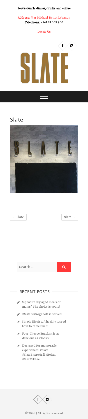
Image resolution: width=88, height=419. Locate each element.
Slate (18, 217)
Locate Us (44, 31)
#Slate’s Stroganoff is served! (42, 314)
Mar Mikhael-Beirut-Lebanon (44, 17)
